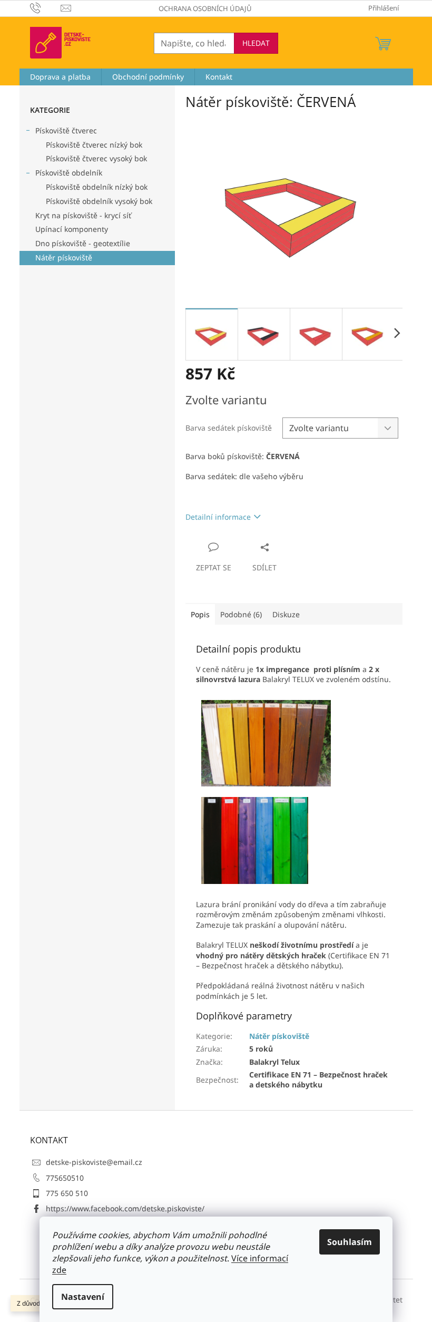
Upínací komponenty (71, 229)
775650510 (65, 1178)
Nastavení (82, 1296)
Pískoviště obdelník (68, 173)
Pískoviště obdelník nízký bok (97, 187)
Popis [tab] (200, 614)
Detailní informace (218, 517)
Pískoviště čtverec (66, 130)
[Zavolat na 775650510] (45, 7)
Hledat (256, 43)
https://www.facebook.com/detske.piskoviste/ (125, 1208)
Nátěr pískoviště (63, 257)
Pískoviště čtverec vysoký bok (96, 158)
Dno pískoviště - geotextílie (82, 243)
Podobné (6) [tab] (241, 614)
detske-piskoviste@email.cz (94, 1162)
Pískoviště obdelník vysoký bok (99, 201)
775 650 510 (67, 1193)
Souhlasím (349, 1242)
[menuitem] (60, 77)
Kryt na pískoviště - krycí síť (83, 215)
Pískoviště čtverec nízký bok (94, 145)
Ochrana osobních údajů (205, 8)
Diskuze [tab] (286, 614)
